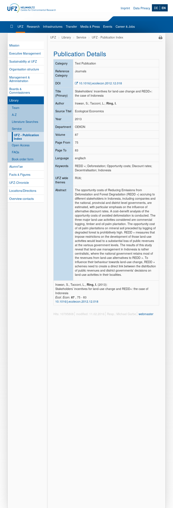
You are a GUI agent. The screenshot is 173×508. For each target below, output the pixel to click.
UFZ (20, 26)
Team (15, 108)
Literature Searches (25, 121)
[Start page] (12, 26)
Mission (14, 45)
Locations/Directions (22, 190)
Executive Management (25, 53)
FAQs (15, 152)
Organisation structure (24, 69)
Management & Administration (19, 79)
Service (17, 128)
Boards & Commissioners (19, 91)
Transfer (71, 26)
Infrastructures (52, 26)
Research (33, 26)
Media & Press (90, 26)
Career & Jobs (125, 26)
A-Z (14, 115)
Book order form (23, 159)
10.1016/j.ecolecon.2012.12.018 (100, 83)
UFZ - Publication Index (26, 137)
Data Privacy (141, 8)
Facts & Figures (19, 174)
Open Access (21, 145)
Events (107, 26)
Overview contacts (21, 198)
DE (156, 8)
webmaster (146, 314)
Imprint (125, 8)
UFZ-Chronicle (19, 182)
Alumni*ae (16, 166)
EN (164, 8)
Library (14, 100)
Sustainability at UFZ (23, 61)
